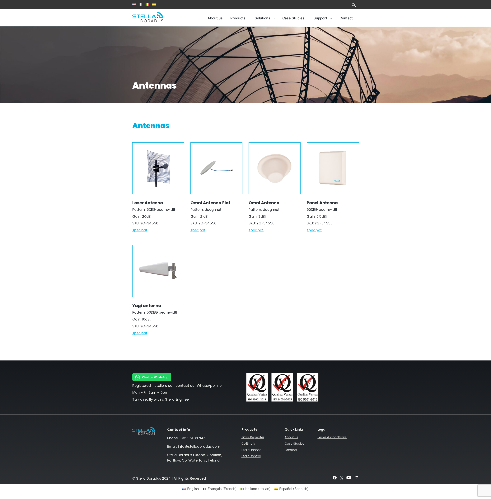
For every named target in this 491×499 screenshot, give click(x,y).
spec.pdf (139, 230)
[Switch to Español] (154, 4)
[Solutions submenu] (274, 18)
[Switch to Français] (140, 4)
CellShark (248, 443)
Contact (291, 450)
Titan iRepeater (252, 437)
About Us (291, 437)
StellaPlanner (251, 450)
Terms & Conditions (332, 437)
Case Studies (294, 443)
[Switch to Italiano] (147, 4)
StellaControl (251, 456)
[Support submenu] (331, 18)
